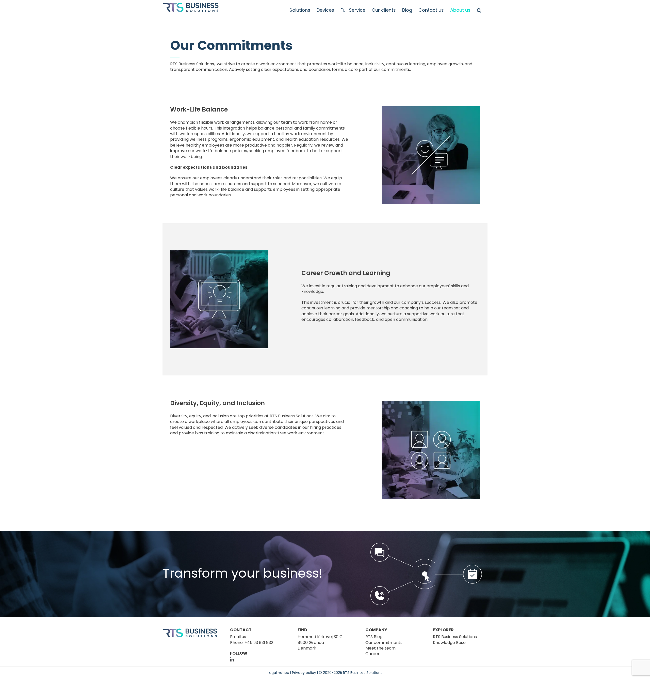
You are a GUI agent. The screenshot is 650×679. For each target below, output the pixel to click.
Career (372, 654)
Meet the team (380, 648)
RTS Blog (373, 637)
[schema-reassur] (426, 544)
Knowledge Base (449, 642)
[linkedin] (232, 659)
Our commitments (383, 642)
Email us (238, 637)
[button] (479, 10)
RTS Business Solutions (192, 64)
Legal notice (278, 672)
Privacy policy (304, 672)
